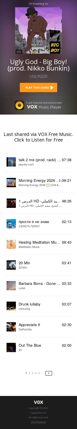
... (42, 373)
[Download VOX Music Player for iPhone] (38, 30)
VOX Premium (38, 422)
